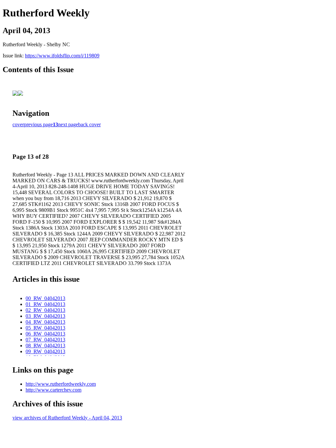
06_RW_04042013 (45, 333)
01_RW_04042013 (45, 304)
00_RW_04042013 (45, 298)
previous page (38, 124)
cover (18, 124)
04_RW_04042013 (45, 322)
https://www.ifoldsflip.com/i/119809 (62, 55)
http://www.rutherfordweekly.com (61, 384)
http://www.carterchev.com (53, 390)
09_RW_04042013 (45, 351)
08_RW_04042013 (45, 345)
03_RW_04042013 (45, 316)
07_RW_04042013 (45, 339)
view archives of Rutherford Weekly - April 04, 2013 (67, 417)
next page (68, 124)
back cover (89, 124)
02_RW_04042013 (45, 310)
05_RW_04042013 (45, 328)
